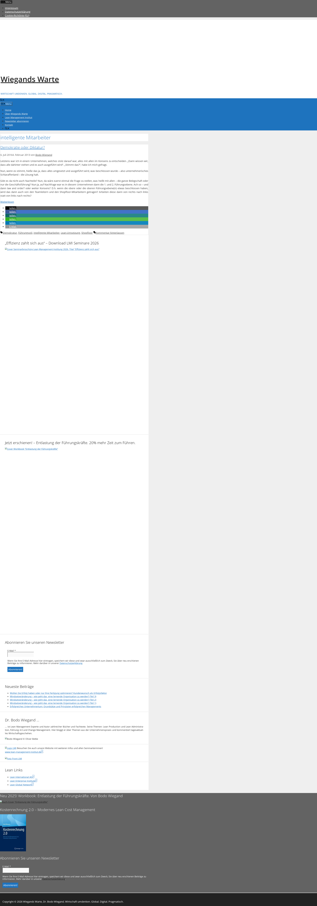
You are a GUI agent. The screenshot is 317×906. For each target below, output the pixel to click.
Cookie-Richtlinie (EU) (17, 15)
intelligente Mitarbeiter (47, 232)
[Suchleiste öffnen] (2, 100)
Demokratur (10, 232)
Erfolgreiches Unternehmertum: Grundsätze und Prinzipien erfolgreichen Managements (55, 706)
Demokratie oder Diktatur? (22, 147)
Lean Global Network (21, 784)
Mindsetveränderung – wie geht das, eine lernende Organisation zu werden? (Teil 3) (53, 696)
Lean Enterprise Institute (22, 780)
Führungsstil (25, 232)
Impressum (11, 8)
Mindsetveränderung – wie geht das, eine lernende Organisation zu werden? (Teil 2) (53, 699)
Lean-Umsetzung (70, 232)
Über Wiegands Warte (16, 113)
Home (8, 110)
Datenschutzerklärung (17, 11)
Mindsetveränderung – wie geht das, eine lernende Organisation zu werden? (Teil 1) (53, 703)
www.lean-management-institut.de (23, 751)
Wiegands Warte (30, 79)
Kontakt (9, 124)
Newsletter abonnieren (17, 121)
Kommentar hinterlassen (110, 232)
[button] (10, 208)
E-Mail (11, 650)
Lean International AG (21, 777)
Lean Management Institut (18, 117)
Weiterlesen (7, 202)
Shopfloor (87, 232)
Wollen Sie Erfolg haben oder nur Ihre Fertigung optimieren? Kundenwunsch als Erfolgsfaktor (58, 693)
